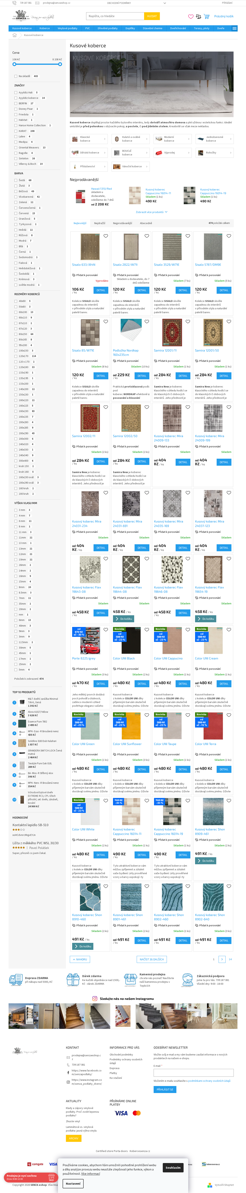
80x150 (26, 334)
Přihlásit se (165, 1089)
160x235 (26, 417)
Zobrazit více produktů (150, 212)
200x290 (27, 433)
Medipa (25, 142)
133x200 (26, 384)
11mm (25, 538)
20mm (25, 609)
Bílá (23, 246)
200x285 (26, 428)
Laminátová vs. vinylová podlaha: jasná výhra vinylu (81, 1129)
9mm (24, 631)
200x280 (26, 422)
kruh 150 (26, 466)
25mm (25, 664)
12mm (25, 554)
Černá (25, 252)
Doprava (114, 1068)
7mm (25, 598)
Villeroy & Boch (31, 164)
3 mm (24, 510)
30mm (25, 648)
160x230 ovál (29, 477)
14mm (25, 571)
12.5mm (26, 642)
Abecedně (146, 223)
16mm (25, 576)
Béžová (26, 191)
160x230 (27, 411)
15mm (25, 582)
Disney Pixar (28, 109)
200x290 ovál (29, 483)
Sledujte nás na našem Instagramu (127, 998)
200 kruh (26, 494)
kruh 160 (26, 472)
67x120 (25, 329)
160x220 (27, 400)
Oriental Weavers (32, 148)
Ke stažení (116, 1078)
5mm (24, 670)
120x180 (27, 367)
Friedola (26, 115)
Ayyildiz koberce (32, 98)
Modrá (25, 241)
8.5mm (25, 593)
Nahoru (81, 959)
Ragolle (26, 153)
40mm (25, 626)
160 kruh (26, 488)
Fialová (25, 263)
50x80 (25, 307)
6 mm (25, 521)
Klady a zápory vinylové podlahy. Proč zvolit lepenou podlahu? (82, 1112)
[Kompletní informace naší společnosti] (211, 1164)
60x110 (25, 318)
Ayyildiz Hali (28, 93)
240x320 (26, 444)
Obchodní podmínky (119, 3)
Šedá (25, 180)
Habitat (25, 120)
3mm (24, 637)
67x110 (25, 323)
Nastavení (73, 1184)
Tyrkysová (27, 224)
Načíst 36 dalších (152, 959)
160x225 (26, 406)
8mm (25, 587)
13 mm (25, 543)
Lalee (24, 136)
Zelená (26, 202)
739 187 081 (78, 1065)
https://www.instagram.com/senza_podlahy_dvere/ (87, 1082)
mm (23, 615)
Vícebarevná (29, 197)
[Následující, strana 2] (222, 959)
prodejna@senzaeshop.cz (86, 1057)
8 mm (24, 527)
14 (230, 959)
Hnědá (26, 230)
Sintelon (27, 158)
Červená (27, 213)
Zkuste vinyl (73, 1121)
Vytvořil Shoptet (224, 1185)
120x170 (27, 356)
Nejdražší (99, 223)
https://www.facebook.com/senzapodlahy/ (87, 1072)
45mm (25, 653)
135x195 (26, 378)
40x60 (25, 301)
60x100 (26, 312)
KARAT (26, 131)
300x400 (26, 461)
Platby (113, 1073)
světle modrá (29, 285)
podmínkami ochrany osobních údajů (209, 1081)
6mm (25, 620)
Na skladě (28, 76)
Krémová (26, 279)
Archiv (73, 1138)
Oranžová (27, 219)
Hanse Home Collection (35, 125)
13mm (25, 549)
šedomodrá (28, 257)
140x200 (27, 389)
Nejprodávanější (122, 223)
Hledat (152, 16)
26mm (25, 565)
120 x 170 (26, 362)
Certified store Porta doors (112, 1151)
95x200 (25, 345)
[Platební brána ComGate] (35, 1164)
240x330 (26, 450)
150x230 (26, 395)
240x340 (26, 455)
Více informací (90, 1174)
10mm (25, 560)
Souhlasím (173, 1168)
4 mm (24, 516)
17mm (25, 659)
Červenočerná (29, 208)
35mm (25, 604)
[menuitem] (22, 28)
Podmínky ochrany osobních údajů (126, 1061)
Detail (101, 290)
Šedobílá (26, 274)
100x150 (26, 351)
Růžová (25, 235)
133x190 (26, 373)
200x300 (26, 439)
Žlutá (24, 186)
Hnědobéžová (29, 268)
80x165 (25, 340)
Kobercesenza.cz (140, 1151)
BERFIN (26, 103)
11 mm (25, 532)
